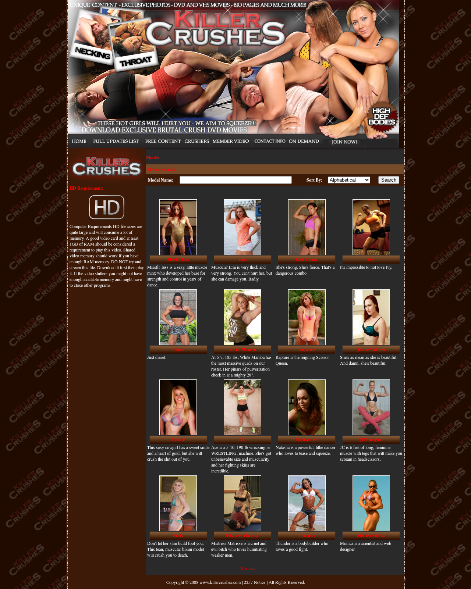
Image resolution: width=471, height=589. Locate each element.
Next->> (247, 568)
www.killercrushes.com (220, 582)
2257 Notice (254, 582)
